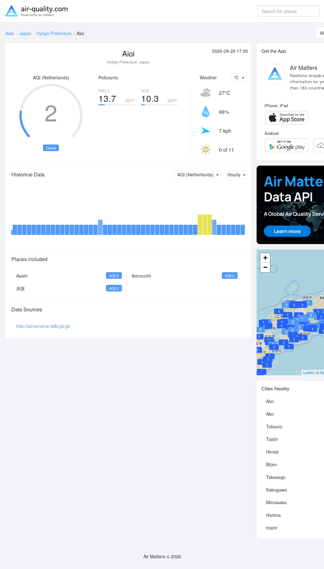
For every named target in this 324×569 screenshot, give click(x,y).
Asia (9, 33)
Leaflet (308, 372)
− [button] (265, 267)
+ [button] (265, 258)
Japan (25, 33)
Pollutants (108, 77)
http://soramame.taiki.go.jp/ (43, 326)
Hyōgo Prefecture (54, 33)
